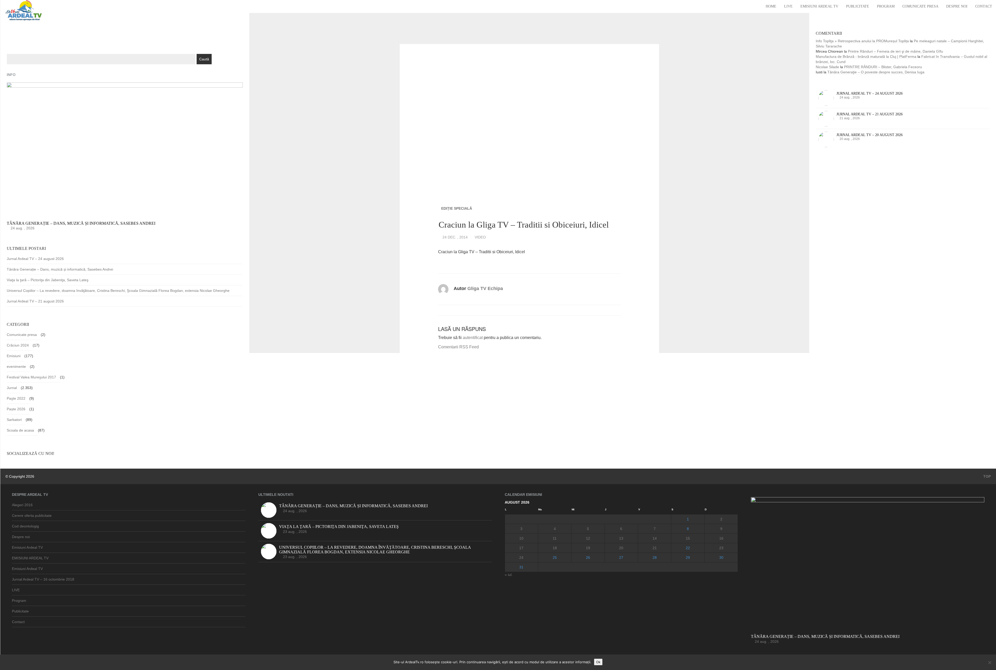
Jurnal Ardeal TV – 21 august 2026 (35, 301)
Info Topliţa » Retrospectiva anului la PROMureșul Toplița (862, 41)
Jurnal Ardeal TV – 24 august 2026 (35, 259)
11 (555, 538)
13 (621, 538)
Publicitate (857, 6)
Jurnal (12, 388)
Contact (983, 6)
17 (521, 548)
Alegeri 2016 (22, 505)
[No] (989, 662)
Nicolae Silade (827, 67)
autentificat (473, 337)
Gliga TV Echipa (485, 288)
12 (588, 538)
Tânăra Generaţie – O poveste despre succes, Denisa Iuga (875, 72)
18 (555, 548)
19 (588, 548)
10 (521, 538)
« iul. (509, 575)
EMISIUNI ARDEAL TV (30, 558)
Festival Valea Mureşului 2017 (31, 377)
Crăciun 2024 (18, 345)
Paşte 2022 (16, 398)
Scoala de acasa (20, 430)
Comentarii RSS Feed (458, 347)
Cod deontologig (25, 526)
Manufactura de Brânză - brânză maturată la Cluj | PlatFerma (866, 56)
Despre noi (956, 6)
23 (721, 548)
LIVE (788, 6)
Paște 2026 (16, 409)
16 (721, 538)
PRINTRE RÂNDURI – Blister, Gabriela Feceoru (883, 67)
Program (886, 6)
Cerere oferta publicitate (32, 515)
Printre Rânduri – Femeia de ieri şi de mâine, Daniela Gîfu (895, 51)
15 (688, 538)
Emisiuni (13, 356)
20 (621, 548)
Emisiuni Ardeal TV (819, 6)
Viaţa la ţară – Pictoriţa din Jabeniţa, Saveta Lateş (47, 280)
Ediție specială (456, 208)
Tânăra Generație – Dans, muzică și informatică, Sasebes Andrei (60, 269)
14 (655, 538)
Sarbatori (14, 420)
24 (521, 557)
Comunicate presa (920, 6)
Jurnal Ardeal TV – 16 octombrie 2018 (43, 579)
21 (655, 548)
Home (771, 6)
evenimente (16, 366)
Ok (598, 662)
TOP (986, 476)
